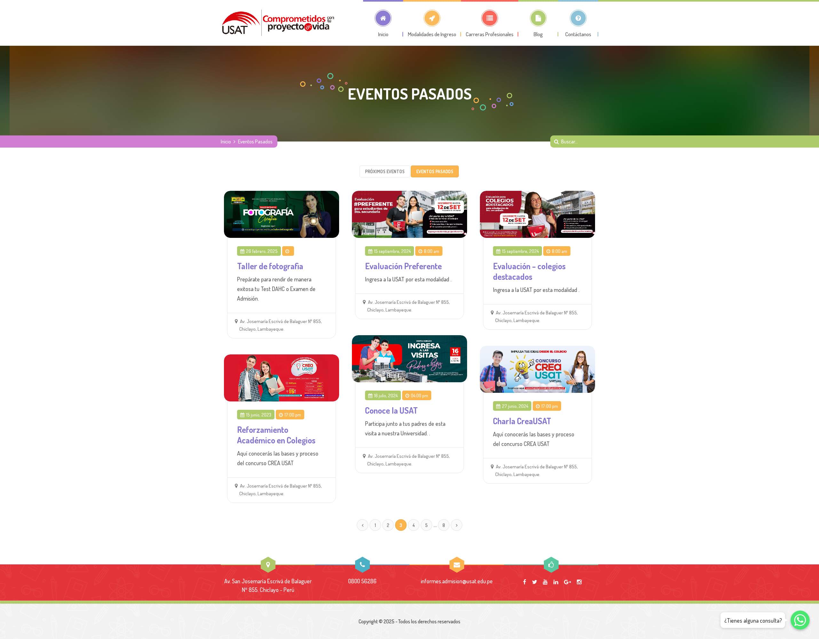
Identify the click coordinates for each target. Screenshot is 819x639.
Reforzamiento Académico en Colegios (276, 434)
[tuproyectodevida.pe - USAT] (278, 22)
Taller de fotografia (270, 266)
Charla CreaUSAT (522, 421)
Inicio (226, 141)
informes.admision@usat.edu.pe (457, 581)
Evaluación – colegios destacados (529, 271)
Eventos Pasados (434, 171)
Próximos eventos (385, 171)
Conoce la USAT (391, 410)
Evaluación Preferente (403, 266)
